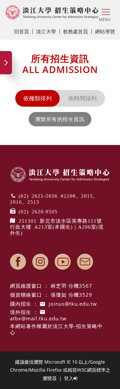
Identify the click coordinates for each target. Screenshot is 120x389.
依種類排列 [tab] (37, 98)
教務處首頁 (75, 31)
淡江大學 (46, 31)
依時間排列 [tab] (82, 98)
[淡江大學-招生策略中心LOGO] (52, 12)
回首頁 (21, 31)
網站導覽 (105, 31)
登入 (68, 378)
